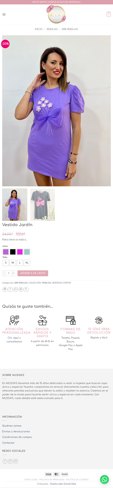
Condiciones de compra (17, 437)
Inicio (39, 29)
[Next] (105, 111)
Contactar (8, 443)
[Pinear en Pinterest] (20, 289)
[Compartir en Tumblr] (26, 289)
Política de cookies (77, 480)
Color (5, 246)
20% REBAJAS (70, 29)
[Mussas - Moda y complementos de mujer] (56, 14)
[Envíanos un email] (15, 461)
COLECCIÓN (34, 283)
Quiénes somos (11, 426)
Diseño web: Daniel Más (63, 484)
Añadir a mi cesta (32, 273)
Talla (5, 257)
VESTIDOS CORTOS (61, 283)
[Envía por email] (15, 289)
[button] (4, 14)
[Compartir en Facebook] (10, 289)
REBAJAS (52, 29)
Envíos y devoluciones (16, 431)
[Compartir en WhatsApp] (5, 289)
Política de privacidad (51, 480)
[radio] (6, 252)
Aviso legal (31, 480)
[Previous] (8, 111)
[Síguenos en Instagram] (10, 461)
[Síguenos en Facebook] (5, 461)
